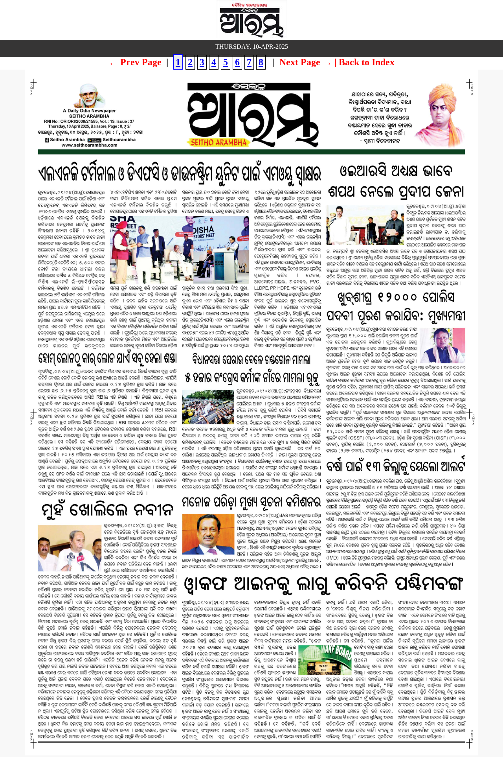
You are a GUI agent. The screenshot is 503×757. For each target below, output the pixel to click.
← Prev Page (135, 62)
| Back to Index (364, 62)
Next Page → (305, 62)
